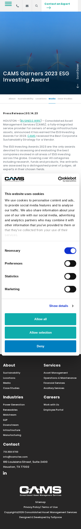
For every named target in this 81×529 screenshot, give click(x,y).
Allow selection (40, 332)
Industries (13, 397)
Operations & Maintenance (60, 378)
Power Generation (14, 404)
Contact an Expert (57, 4)
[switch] (70, 263)
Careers (52, 397)
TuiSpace (56, 517)
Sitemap (40, 502)
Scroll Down (76, 86)
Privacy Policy (32, 507)
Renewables (10, 409)
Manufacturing (12, 435)
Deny (40, 346)
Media (52, 98)
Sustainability (25, 98)
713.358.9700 (10, 451)
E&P (5, 420)
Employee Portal (53, 409)
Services (52, 365)
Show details (58, 306)
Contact (11, 444)
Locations (41, 98)
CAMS (31, 136)
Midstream (9, 414)
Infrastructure (11, 430)
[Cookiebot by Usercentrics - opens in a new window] (58, 179)
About (12, 98)
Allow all (40, 319)
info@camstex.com (15, 456)
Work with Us (51, 404)
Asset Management (56, 372)
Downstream (11, 425)
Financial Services (54, 383)
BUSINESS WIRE (30, 121)
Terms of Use (50, 507)
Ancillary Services (54, 388)
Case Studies (65, 98)
